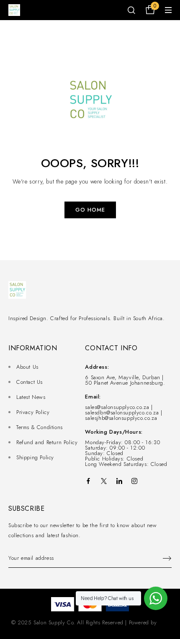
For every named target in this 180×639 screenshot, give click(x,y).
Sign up (163, 558)
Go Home (90, 210)
